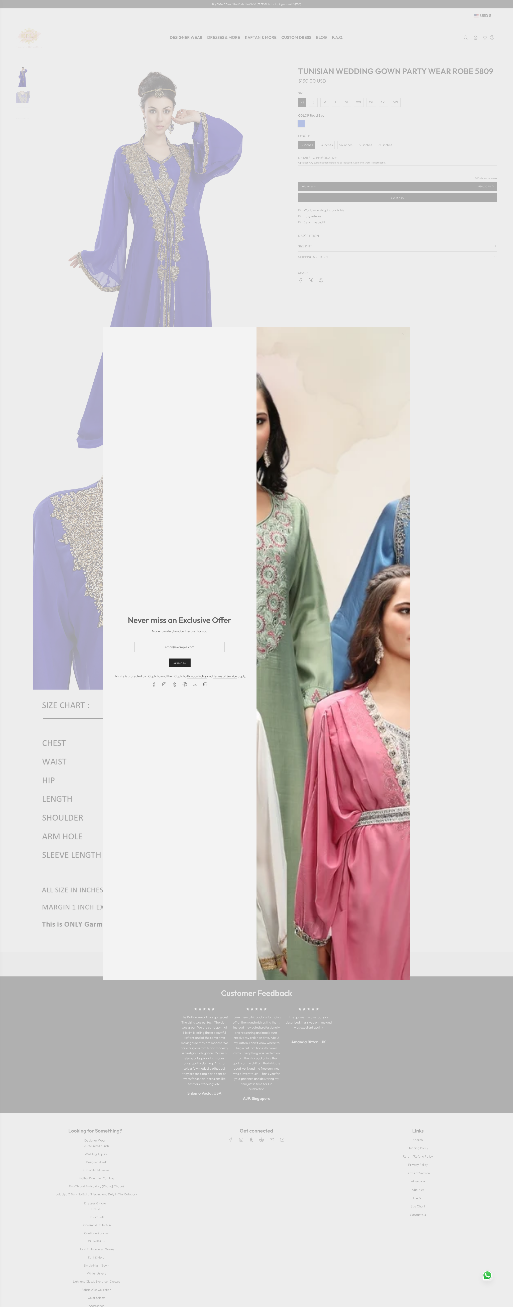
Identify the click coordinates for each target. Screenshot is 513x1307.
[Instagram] (164, 684)
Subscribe (180, 662)
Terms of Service (225, 676)
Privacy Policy (197, 676)
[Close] (402, 334)
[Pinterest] (185, 684)
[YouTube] (195, 684)
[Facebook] (154, 684)
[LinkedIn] (205, 684)
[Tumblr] (174, 684)
